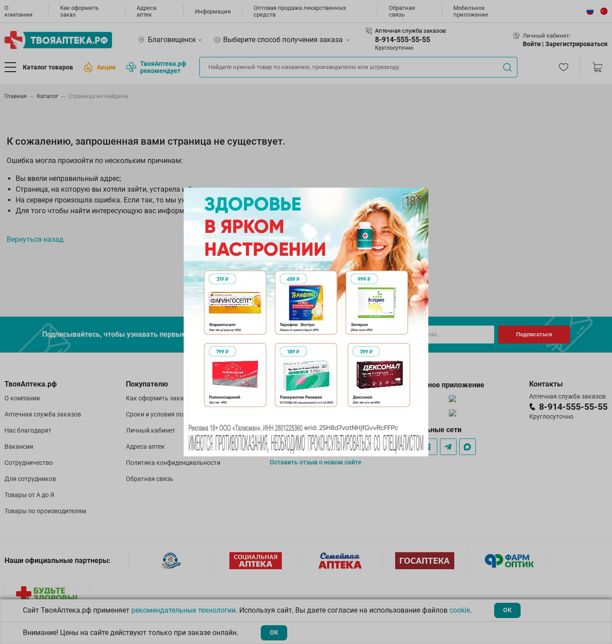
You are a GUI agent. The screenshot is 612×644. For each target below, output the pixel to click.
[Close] (418, 197)
